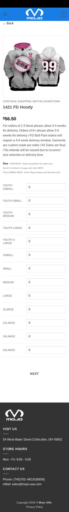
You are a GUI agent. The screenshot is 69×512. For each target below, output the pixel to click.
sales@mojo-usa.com (26, 484)
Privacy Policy (34, 506)
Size (31, 168)
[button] (5, 14)
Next (34, 373)
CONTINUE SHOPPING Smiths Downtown (31, 101)
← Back (8, 23)
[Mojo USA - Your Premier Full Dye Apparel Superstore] (34, 14)
